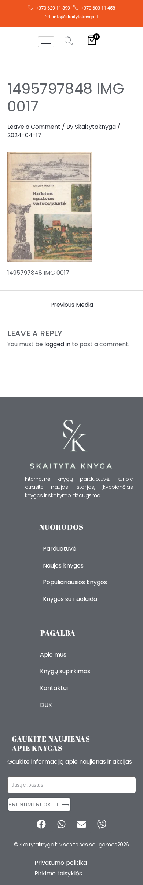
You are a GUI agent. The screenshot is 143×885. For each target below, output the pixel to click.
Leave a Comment (33, 126)
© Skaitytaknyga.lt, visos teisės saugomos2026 (71, 844)
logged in (57, 344)
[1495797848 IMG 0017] (71, 207)
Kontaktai (54, 688)
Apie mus (53, 654)
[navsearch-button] (68, 41)
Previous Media (71, 305)
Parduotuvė (59, 548)
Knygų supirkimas (65, 671)
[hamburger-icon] (46, 41)
